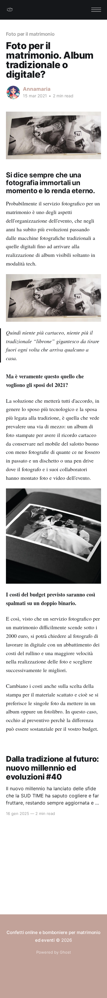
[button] (96, 10)
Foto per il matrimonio (30, 34)
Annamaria (37, 89)
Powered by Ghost (53, 952)
